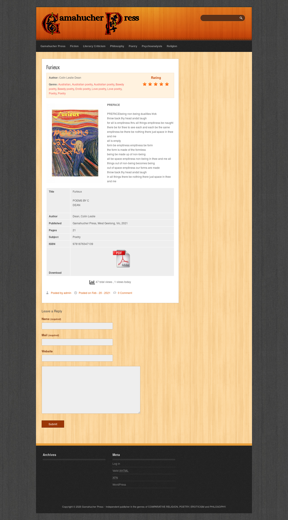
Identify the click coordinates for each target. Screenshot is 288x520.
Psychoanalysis (152, 46)
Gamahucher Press (52, 46)
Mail (50, 335)
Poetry (133, 46)
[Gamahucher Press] (91, 31)
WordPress (119, 484)
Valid (120, 470)
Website (47, 351)
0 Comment (125, 293)
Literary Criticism (94, 46)
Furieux (53, 67)
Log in (116, 463)
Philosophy (117, 46)
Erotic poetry (82, 89)
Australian (64, 84)
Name (51, 319)
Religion (172, 46)
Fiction (74, 46)
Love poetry (99, 89)
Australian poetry (82, 84)
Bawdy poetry (66, 89)
